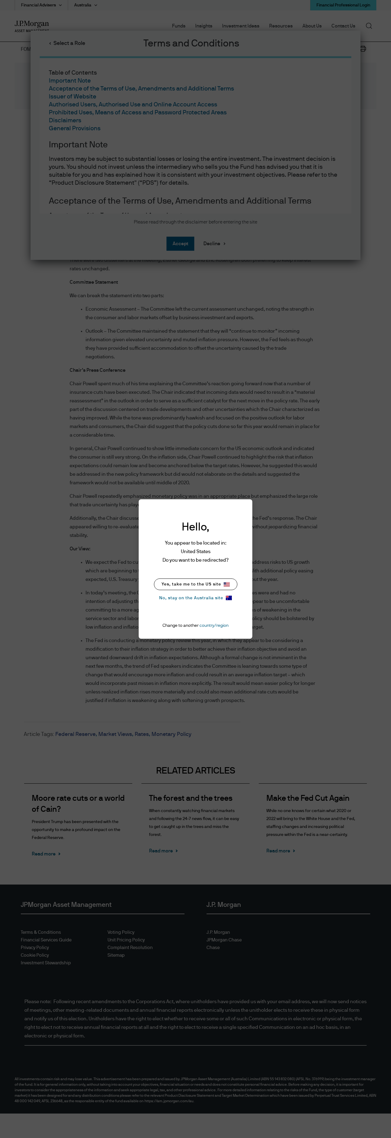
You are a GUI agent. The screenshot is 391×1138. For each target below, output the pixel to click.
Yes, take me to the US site (191, 584)
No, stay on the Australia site (191, 598)
